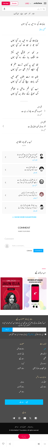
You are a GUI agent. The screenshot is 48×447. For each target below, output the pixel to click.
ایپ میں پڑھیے (24, 436)
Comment (38, 250)
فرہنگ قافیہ (43, 354)
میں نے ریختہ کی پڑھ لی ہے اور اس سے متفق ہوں (26, 334)
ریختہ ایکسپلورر (20, 368)
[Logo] (37, 3)
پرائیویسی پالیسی (31, 334)
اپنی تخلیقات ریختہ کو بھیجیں (39, 368)
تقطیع (45, 359)
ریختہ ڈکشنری (20, 387)
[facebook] (36, 418)
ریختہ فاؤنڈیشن (20, 349)
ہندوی (22, 382)
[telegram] (14, 418)
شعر (29, 13)
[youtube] (25, 418)
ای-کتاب (16, 13)
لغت (25, 13)
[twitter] (30, 418)
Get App (5, 3)
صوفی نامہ (43, 382)
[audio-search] (4, 9)
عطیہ (45, 349)
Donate (14, 3)
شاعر (33, 13)
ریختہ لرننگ (43, 387)
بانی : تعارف (20, 354)
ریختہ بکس (21, 392)
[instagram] (19, 418)
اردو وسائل (43, 363)
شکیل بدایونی (42, 29)
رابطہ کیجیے (21, 359)
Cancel (29, 250)
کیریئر (22, 363)
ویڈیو (22, 13)
